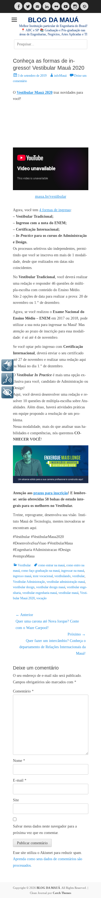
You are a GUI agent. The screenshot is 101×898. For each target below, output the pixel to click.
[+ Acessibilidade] (7, 392)
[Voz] (7, 379)
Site (16, 800)
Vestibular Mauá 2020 (35, 92)
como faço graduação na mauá (40, 571)
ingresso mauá (22, 576)
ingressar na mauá (72, 571)
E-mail (19, 780)
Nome (19, 761)
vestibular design (23, 587)
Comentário (23, 691)
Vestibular (24, 565)
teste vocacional (43, 576)
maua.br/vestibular (50, 196)
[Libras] (7, 365)
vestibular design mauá (50, 587)
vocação (41, 598)
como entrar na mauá (51, 565)
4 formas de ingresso (55, 210)
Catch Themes (62, 892)
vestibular (78, 576)
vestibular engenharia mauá (39, 593)
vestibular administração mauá (66, 582)
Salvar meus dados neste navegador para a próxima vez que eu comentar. (45, 829)
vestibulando (62, 576)
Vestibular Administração (29, 582)
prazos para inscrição (50, 493)
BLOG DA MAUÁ (53, 19)
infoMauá (60, 76)
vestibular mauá (68, 593)
